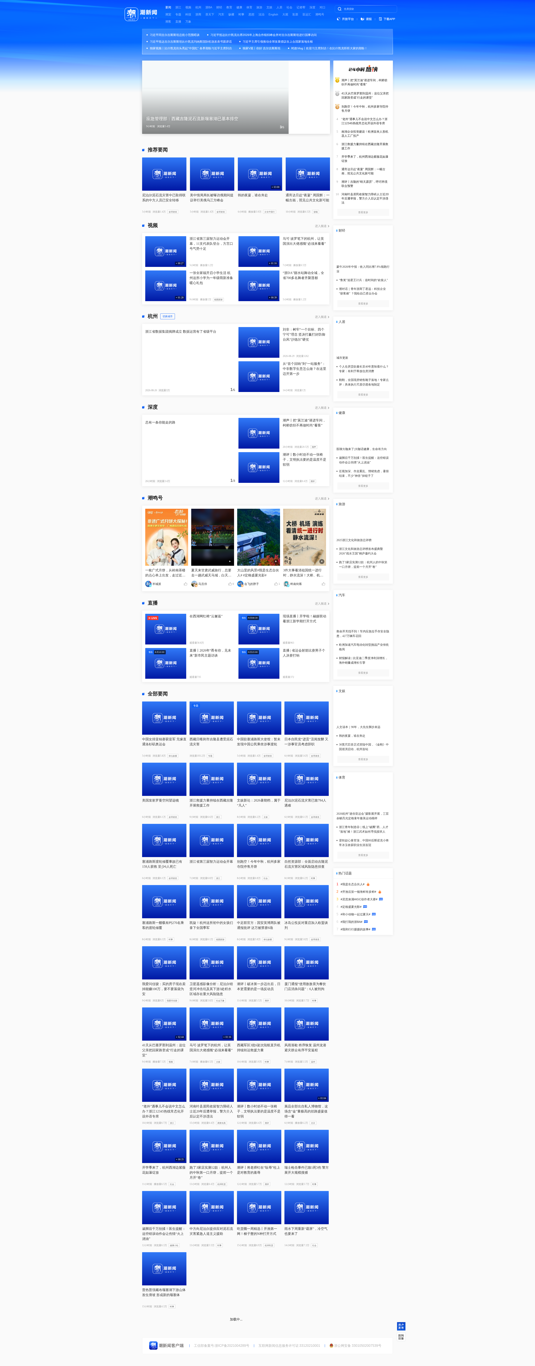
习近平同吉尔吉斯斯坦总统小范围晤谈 (175, 35)
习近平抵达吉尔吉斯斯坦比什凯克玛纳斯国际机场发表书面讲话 (191, 41)
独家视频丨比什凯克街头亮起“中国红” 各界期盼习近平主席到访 (191, 48)
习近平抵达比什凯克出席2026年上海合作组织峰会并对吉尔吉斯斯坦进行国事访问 (263, 35)
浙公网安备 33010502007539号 (357, 1345)
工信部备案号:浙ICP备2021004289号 (221, 1345)
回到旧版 (401, 1337)
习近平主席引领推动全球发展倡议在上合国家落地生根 (278, 41)
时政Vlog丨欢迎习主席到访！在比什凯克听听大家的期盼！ (329, 48)
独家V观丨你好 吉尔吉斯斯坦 (261, 48)
